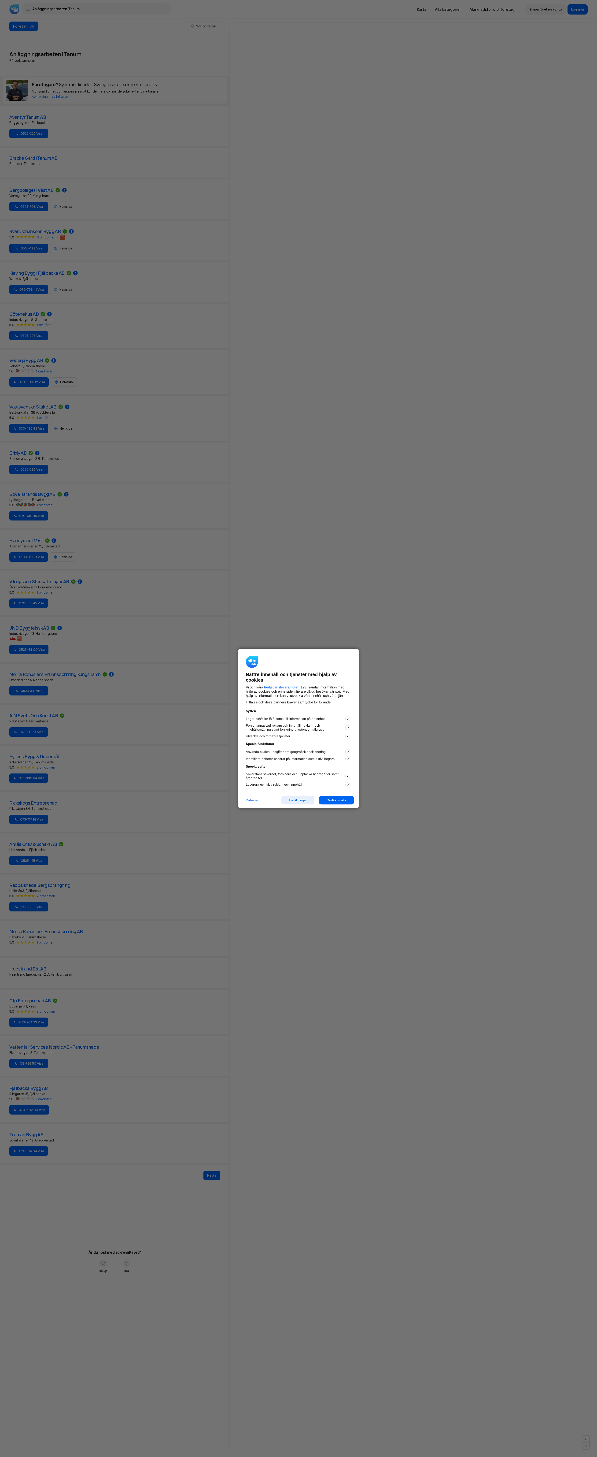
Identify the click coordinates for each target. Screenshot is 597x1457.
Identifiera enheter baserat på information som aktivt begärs (290, 759)
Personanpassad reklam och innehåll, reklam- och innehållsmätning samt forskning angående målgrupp (285, 727)
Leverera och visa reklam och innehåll (274, 784)
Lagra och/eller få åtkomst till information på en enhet (285, 719)
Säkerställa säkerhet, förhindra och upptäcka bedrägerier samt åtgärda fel (292, 776)
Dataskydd (254, 800)
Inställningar (298, 800)
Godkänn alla (336, 800)
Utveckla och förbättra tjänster (268, 736)
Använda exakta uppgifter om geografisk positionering (286, 752)
